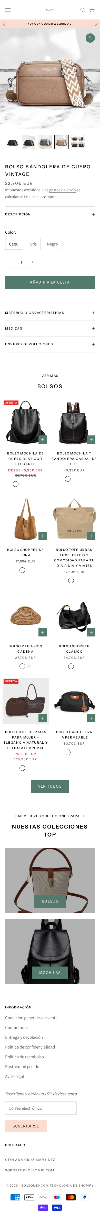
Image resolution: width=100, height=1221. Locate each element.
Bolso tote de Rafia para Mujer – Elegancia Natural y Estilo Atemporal (26, 740)
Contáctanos (16, 1027)
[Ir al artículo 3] (45, 142)
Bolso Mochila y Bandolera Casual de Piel (74, 458)
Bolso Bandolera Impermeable (74, 734)
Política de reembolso (24, 1057)
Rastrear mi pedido (22, 1066)
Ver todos (50, 786)
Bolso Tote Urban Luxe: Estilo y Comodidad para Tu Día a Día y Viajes (74, 557)
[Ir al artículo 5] (78, 142)
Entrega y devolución (24, 1037)
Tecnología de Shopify (72, 1185)
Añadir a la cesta (50, 282)
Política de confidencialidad (30, 1047)
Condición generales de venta (31, 1017)
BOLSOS (50, 901)
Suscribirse (26, 1126)
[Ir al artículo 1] (12, 142)
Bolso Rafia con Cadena (25, 648)
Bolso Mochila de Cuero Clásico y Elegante (25, 458)
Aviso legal (14, 1076)
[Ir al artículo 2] (29, 142)
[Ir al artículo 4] (61, 142)
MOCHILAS (50, 972)
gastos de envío (62, 190)
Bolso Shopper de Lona (25, 552)
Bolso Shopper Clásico (74, 648)
